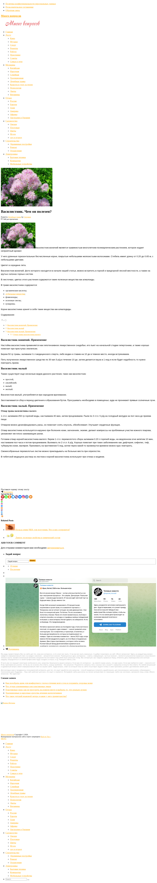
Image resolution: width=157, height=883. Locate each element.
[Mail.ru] (27, 497)
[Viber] (16, 497)
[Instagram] (23, 497)
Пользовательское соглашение (19, 7)
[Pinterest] (2, 497)
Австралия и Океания (20, 117)
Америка (14, 111)
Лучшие (14, 566)
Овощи (13, 124)
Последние (15, 569)
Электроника (11, 154)
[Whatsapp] (6, 497)
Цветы (13, 131)
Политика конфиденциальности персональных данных (31, 4)
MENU (3, 739)
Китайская (15, 68)
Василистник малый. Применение (21, 331)
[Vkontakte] (20, 497)
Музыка (14, 42)
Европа (13, 104)
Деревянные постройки (21, 144)
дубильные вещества (15, 294)
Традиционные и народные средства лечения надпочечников (34, 693)
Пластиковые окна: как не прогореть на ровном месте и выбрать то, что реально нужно (46, 690)
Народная (14, 71)
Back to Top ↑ (46, 737)
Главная (9, 32)
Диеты (13, 91)
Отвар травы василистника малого (27, 334)
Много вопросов (11, 15)
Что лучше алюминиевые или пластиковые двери (28, 686)
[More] (31, 497)
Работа (13, 51)
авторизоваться (55, 548)
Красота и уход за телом (21, 84)
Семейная (14, 75)
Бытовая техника (18, 157)
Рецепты (14, 48)
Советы (13, 58)
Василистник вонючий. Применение (22, 325)
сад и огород (16, 137)
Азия (12, 108)
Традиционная (16, 78)
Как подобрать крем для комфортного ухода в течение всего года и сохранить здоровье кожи (49, 683)
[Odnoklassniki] (9, 497)
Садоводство (11, 121)
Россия (13, 101)
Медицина (10, 65)
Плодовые (15, 127)
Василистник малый (15, 328)
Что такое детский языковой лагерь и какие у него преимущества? (36, 696)
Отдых (9, 98)
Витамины (15, 94)
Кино (12, 38)
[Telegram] (13, 497)
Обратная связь (13, 10)
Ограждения (16, 150)
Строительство (12, 141)
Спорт (13, 45)
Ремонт (13, 147)
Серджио (27, 217)
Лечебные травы (17, 81)
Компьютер (15, 160)
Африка (13, 114)
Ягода (13, 134)
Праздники (15, 55)
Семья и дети (16, 61)
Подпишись (8, 492)
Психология (15, 88)
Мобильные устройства (21, 164)
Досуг (8, 35)
